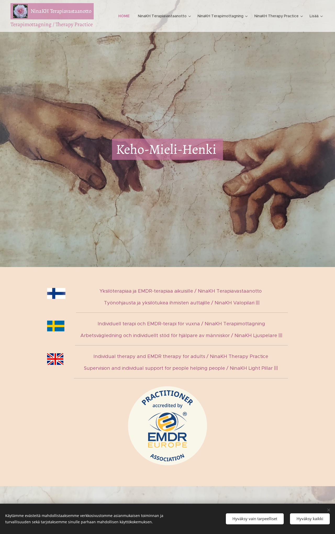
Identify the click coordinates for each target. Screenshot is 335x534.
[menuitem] (125, 15)
